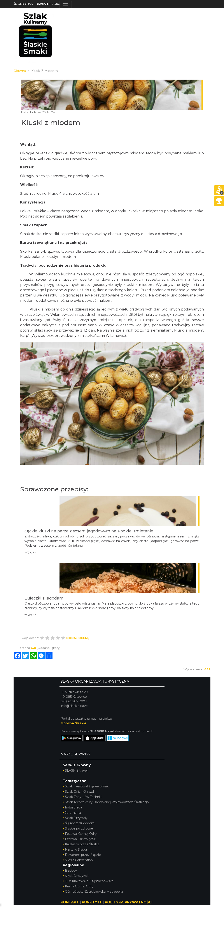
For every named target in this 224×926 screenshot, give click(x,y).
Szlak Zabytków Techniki (83, 797)
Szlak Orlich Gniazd (79, 792)
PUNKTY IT (92, 902)
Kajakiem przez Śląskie (82, 844)
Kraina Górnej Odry (79, 886)
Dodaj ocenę (77, 638)
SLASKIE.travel (76, 771)
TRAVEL (48, 3)
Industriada (73, 807)
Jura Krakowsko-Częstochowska (89, 881)
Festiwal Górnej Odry (81, 834)
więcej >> (30, 552)
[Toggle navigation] (66, 5)
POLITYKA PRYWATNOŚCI (128, 902)
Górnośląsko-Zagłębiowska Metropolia (94, 892)
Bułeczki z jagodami (44, 598)
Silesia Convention (79, 860)
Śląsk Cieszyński (77, 876)
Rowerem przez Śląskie (83, 855)
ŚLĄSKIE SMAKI (23, 3)
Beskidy (71, 870)
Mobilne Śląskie (73, 723)
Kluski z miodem (50, 122)
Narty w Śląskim (77, 849)
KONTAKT (70, 902)
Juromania (73, 813)
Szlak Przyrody (76, 818)
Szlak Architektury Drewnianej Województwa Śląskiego (107, 802)
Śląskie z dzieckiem (79, 823)
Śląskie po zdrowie (79, 828)
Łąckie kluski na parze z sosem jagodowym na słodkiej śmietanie (88, 531)
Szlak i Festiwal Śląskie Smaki (87, 786)
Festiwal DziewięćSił (80, 839)
